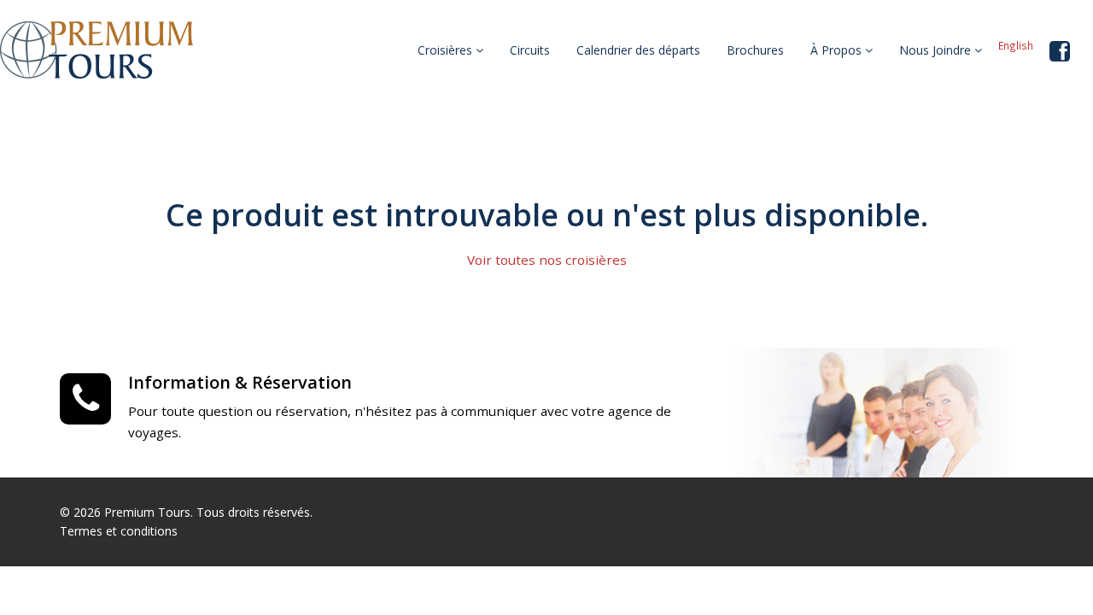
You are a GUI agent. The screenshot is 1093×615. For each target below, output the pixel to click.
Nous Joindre (936, 50)
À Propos (837, 50)
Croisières (447, 50)
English (1015, 45)
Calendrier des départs (638, 50)
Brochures (755, 50)
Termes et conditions (119, 531)
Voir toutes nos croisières (547, 259)
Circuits (530, 50)
